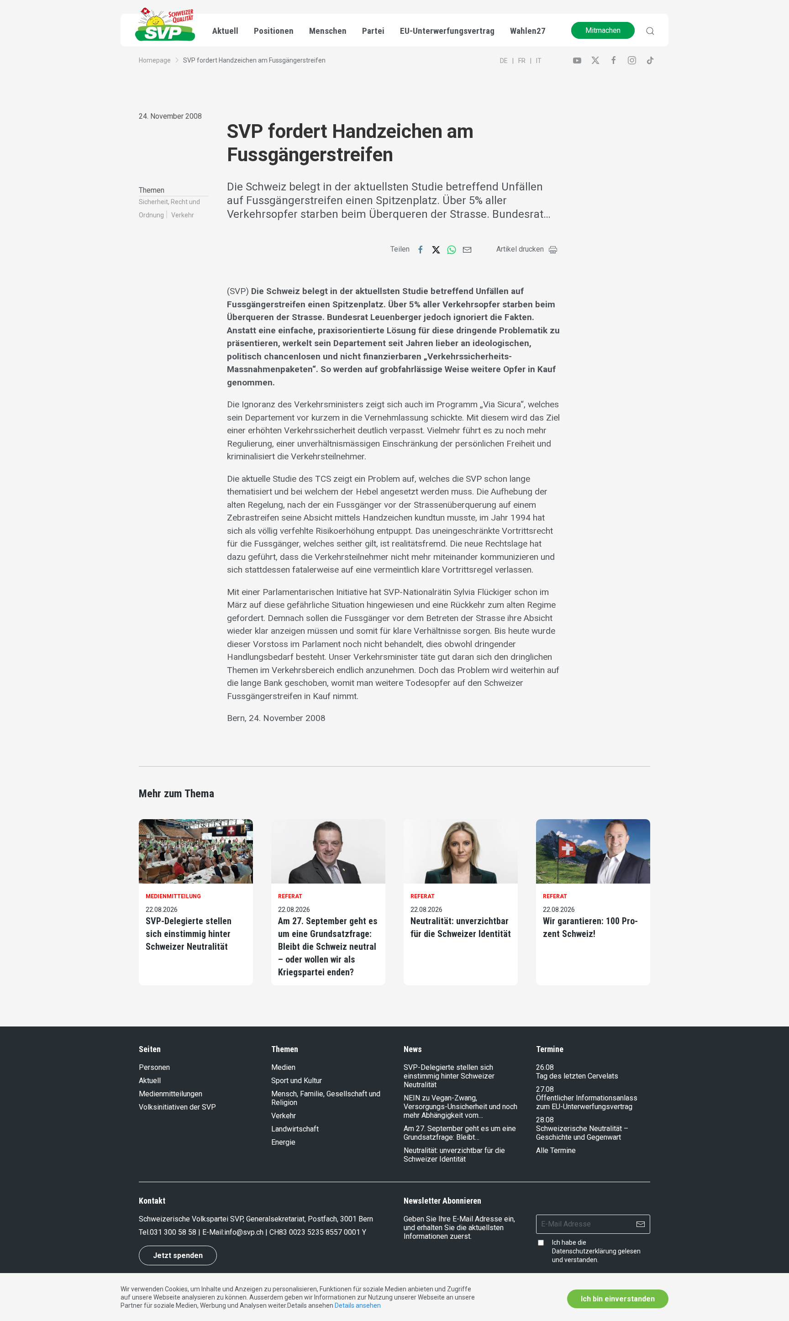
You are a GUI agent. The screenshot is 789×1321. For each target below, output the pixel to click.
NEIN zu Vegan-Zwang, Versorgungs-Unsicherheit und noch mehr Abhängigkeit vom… (460, 1107)
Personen (154, 1067)
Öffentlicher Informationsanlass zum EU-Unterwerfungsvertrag (586, 1102)
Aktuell (150, 1080)
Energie (283, 1142)
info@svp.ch (243, 1232)
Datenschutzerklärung (584, 1251)
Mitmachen (603, 30)
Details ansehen (358, 1305)
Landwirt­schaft (295, 1129)
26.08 (545, 1067)
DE (504, 60)
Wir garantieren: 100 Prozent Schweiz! (590, 927)
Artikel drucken (520, 249)
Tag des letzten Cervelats (577, 1076)
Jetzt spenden (178, 1255)
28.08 (545, 1120)
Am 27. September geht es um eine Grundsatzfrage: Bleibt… (460, 1133)
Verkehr (182, 215)
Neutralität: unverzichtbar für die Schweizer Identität (460, 927)
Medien (283, 1067)
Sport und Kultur (296, 1080)
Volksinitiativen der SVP (177, 1107)
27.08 (545, 1089)
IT (539, 60)
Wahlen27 (528, 31)
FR (522, 60)
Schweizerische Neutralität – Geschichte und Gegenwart (582, 1133)
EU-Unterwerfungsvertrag (447, 31)
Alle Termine (556, 1150)
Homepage (155, 60)
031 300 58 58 (173, 1232)
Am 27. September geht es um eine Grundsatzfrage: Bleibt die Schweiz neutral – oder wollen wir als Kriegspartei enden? (328, 947)
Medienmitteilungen (170, 1093)
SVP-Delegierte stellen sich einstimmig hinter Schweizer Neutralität (188, 934)
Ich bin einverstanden (618, 1299)
